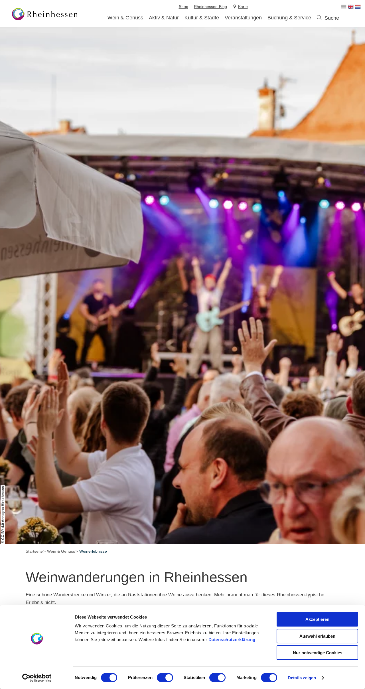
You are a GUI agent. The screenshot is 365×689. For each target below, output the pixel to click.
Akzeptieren (317, 619)
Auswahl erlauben (317, 636)
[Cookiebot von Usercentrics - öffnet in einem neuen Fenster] (37, 678)
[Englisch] (351, 7)
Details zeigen (302, 677)
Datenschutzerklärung (232, 639)
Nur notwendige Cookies (317, 652)
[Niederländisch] (358, 7)
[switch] (165, 677)
